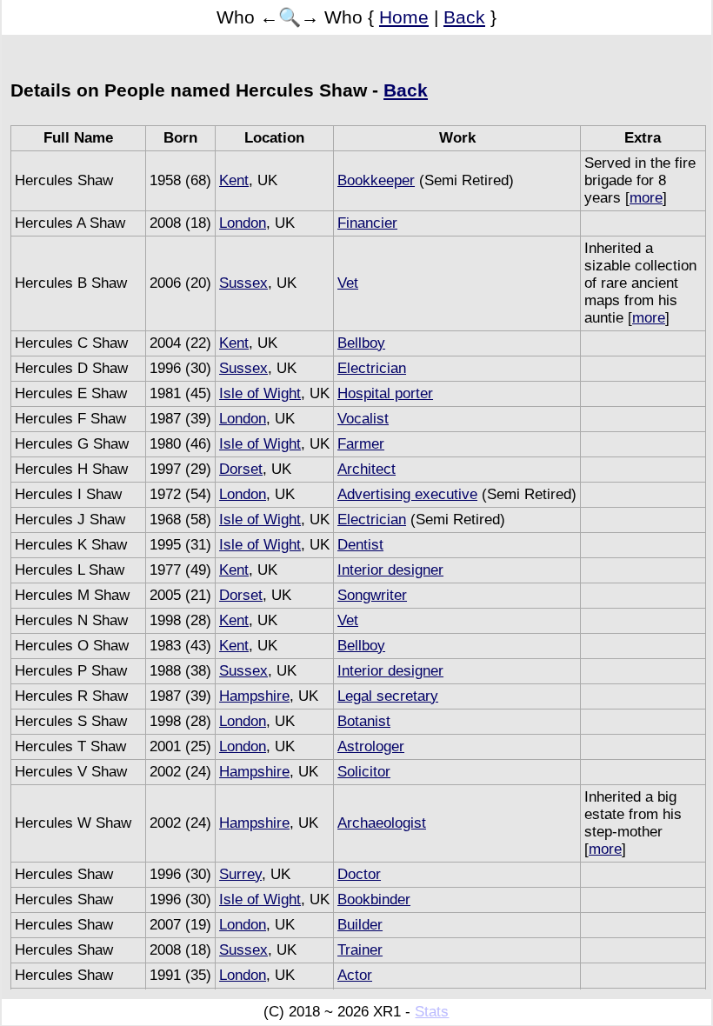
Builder (360, 924)
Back (464, 17)
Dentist (360, 544)
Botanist (363, 721)
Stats (432, 1011)
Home (404, 17)
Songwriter (372, 595)
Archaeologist (381, 823)
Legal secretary (387, 696)
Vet (347, 283)
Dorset (241, 469)
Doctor (359, 874)
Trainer (360, 950)
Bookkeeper (376, 180)
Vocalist (363, 418)
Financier (367, 223)
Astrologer (370, 746)
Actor (354, 975)
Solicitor (363, 771)
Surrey (240, 874)
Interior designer (390, 570)
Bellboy (361, 343)
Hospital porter (385, 393)
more (646, 198)
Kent (234, 180)
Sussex (243, 283)
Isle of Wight (260, 393)
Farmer (360, 444)
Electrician (371, 368)
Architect (366, 469)
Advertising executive (407, 494)
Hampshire (254, 696)
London (242, 223)
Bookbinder (373, 899)
